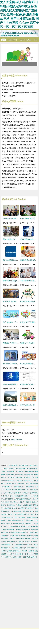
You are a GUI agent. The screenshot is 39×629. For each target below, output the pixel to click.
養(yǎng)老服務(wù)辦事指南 (12, 260)
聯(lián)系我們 (9, 422)
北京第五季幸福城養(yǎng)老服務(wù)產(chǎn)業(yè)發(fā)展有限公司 (19, 34)
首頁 (3, 40)
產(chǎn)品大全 (25, 40)
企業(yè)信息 (8, 75)
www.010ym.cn (16, 439)
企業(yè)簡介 (12, 40)
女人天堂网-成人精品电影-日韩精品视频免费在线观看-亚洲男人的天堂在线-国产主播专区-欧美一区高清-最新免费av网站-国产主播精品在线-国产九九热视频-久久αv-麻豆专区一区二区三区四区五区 (19, 14)
